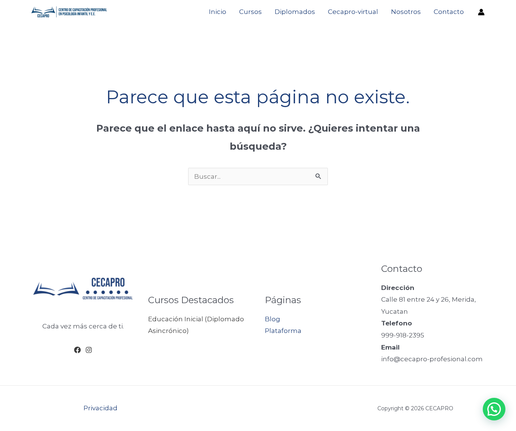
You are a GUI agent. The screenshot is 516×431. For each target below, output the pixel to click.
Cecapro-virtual (353, 11)
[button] (494, 409)
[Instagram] (88, 350)
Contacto (449, 11)
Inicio (217, 11)
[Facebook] (77, 350)
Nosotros (406, 11)
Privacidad (100, 408)
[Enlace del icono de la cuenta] (481, 12)
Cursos (250, 11)
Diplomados (295, 11)
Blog (272, 319)
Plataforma (283, 330)
